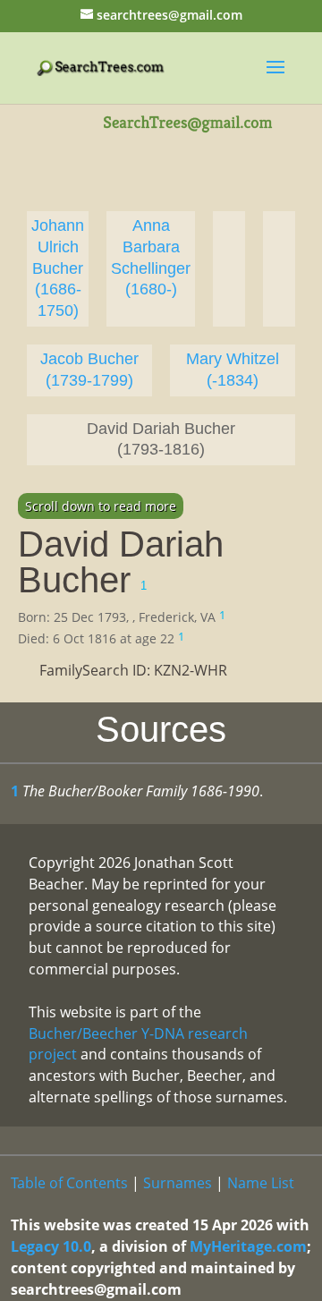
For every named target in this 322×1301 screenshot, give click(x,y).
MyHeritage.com (248, 1246)
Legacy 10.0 (51, 1246)
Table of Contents (69, 1183)
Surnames (177, 1183)
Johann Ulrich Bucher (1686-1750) (57, 268)
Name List (260, 1183)
